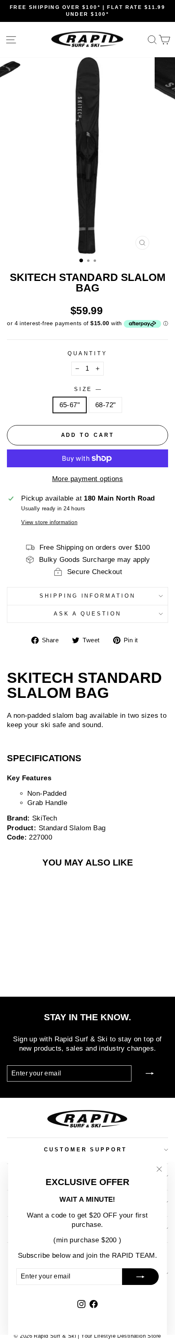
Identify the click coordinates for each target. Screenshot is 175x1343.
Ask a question (87, 614)
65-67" (69, 405)
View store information (49, 522)
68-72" (105, 405)
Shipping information (87, 596)
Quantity (87, 353)
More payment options (87, 479)
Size (87, 389)
